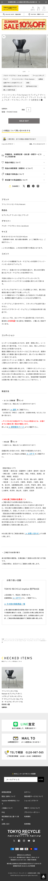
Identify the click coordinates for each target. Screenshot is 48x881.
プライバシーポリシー (32, 812)
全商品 (41, 79)
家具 (27, 83)
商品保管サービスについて (33, 796)
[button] (2, 2)
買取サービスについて (32, 808)
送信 (41, 779)
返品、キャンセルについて (37, 144)
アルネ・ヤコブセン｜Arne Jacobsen (16, 75)
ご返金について (7, 808)
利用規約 (27, 816)
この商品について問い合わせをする (16, 130)
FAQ (3, 812)
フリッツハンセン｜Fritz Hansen (23, 79)
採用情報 (27, 824)
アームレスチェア (38, 75)
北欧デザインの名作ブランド (12, 83)
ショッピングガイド (8, 144)
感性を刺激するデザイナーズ (12, 86)
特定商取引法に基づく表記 (10, 818)
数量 (23, 110)
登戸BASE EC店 (31, 86)
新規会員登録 (6, 792)
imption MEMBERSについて (11, 802)
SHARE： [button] (16, 186)
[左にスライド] (19, 71)
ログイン (27, 792)
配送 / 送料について (8, 796)
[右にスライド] (28, 71)
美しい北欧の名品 (9, 90)
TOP (3, 639)
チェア (5, 79)
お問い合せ (5, 824)
